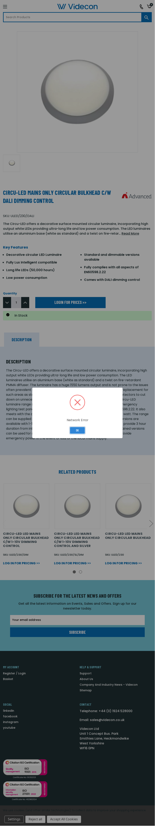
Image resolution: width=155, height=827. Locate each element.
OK (77, 430)
